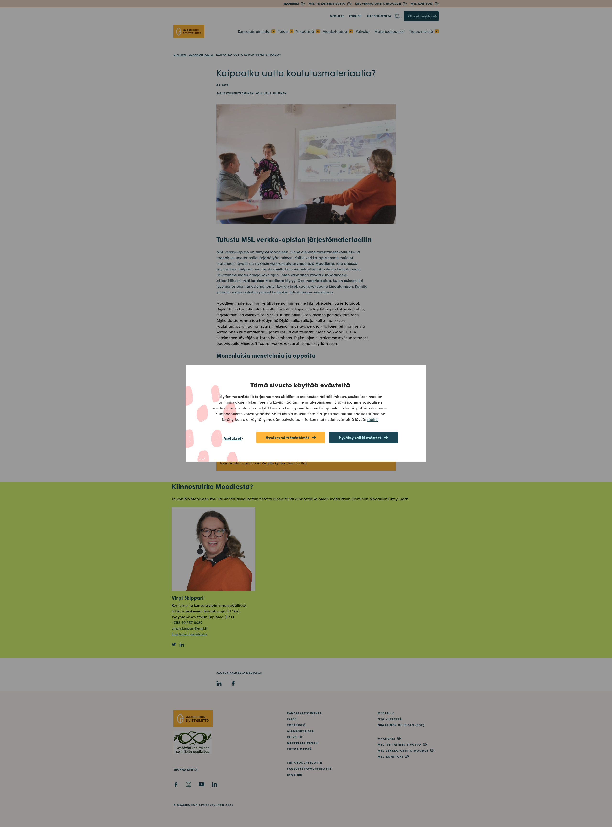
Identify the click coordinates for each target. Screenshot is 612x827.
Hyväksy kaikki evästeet (360, 438)
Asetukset (232, 438)
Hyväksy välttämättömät (287, 438)
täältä (372, 419)
